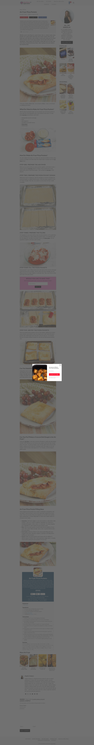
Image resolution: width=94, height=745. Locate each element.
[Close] (60, 365)
